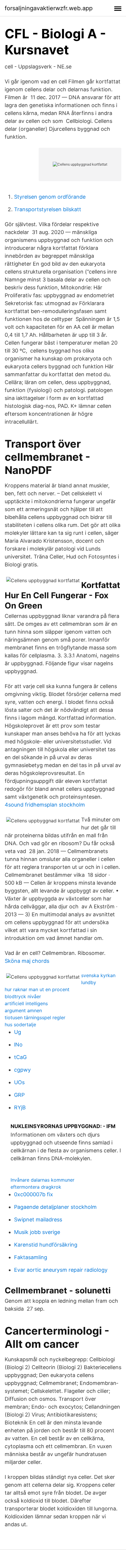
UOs (19, 1082)
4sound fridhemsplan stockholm (45, 805)
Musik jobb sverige (37, 1232)
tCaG (20, 1057)
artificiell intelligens (26, 1003)
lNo (18, 1044)
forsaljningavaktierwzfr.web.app (49, 8)
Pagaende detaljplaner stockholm (55, 1207)
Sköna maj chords (27, 961)
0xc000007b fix (33, 1194)
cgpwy (22, 1070)
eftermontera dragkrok (36, 1187)
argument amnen (23, 1010)
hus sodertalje (20, 1024)
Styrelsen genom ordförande (50, 197)
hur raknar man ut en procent (37, 989)
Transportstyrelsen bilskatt (47, 209)
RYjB (20, 1107)
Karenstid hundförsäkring (45, 1245)
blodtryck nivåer (23, 996)
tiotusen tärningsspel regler (35, 1017)
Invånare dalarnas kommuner (42, 1180)
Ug (17, 1032)
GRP (19, 1095)
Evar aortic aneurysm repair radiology (61, 1270)
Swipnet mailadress (38, 1219)
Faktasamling (30, 1257)
